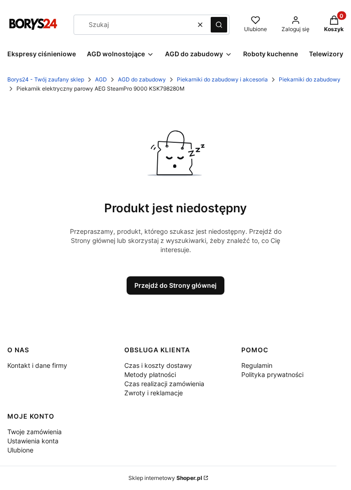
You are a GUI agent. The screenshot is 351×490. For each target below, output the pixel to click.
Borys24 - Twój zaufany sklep (45, 79)
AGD (101, 79)
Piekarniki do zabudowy (309, 79)
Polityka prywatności (272, 374)
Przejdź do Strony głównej (175, 285)
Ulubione (20, 450)
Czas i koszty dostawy (158, 365)
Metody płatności (150, 374)
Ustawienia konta (32, 441)
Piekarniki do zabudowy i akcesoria (222, 79)
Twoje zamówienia (34, 432)
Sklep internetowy (165, 477)
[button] (219, 24)
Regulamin (256, 365)
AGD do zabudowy (142, 79)
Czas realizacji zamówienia (164, 384)
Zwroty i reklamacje (153, 393)
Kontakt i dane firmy (37, 365)
